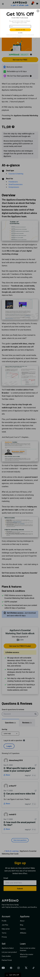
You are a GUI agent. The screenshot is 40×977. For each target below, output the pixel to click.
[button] (38, 11)
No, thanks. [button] (20, 32)
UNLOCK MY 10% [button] (20, 29)
